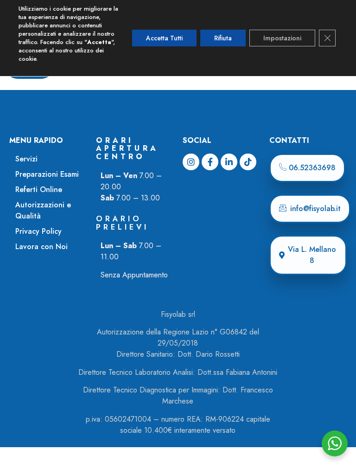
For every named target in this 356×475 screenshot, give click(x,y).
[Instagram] (191, 162)
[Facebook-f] (210, 162)
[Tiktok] (248, 162)
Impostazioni (282, 38)
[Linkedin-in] (229, 162)
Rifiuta (223, 38)
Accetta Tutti (164, 38)
